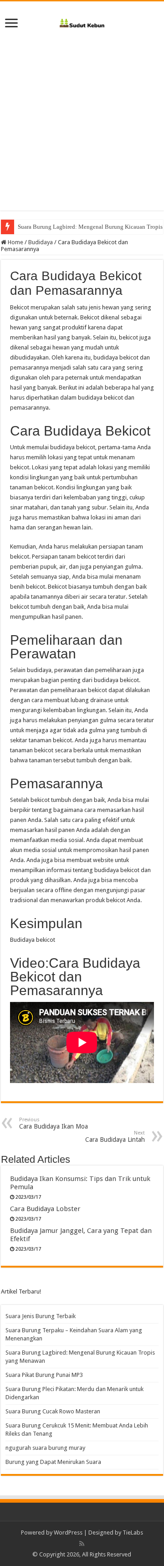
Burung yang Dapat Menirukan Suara (53, 1461)
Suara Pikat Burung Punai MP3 (44, 1374)
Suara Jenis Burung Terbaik (40, 1316)
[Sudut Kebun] (82, 21)
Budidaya (40, 242)
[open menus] (11, 23)
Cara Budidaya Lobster (45, 1209)
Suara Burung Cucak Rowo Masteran (52, 1411)
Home (14, 242)
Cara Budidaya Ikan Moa (53, 1123)
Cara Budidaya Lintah (115, 1136)
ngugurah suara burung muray (45, 1447)
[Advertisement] (82, 128)
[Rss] (81, 1543)
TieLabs (133, 1532)
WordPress (68, 1532)
